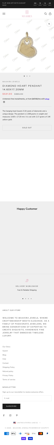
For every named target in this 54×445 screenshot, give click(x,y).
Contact (6, 363)
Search (5, 351)
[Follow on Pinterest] (17, 415)
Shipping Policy (9, 367)
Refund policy (8, 371)
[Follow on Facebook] (4, 415)
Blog (4, 355)
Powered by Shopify (39, 428)
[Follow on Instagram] (10, 415)
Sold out (27, 128)
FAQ (4, 359)
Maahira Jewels (11, 82)
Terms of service (9, 379)
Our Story (6, 347)
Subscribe (11, 406)
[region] (27, 286)
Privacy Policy (8, 375)
